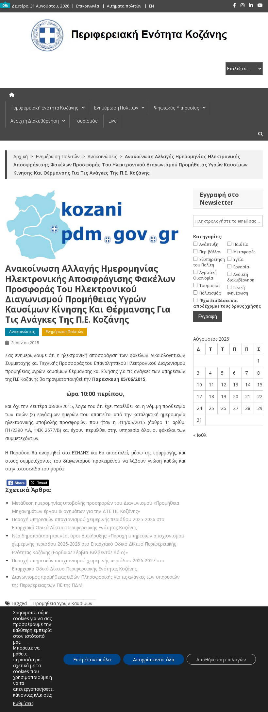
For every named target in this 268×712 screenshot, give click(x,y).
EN (151, 6)
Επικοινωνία (87, 6)
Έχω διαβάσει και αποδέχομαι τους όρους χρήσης (227, 303)
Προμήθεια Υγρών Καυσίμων (62, 603)
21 (247, 396)
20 (235, 396)
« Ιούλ (200, 435)
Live (112, 121)
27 (235, 408)
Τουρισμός (86, 121)
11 (211, 384)
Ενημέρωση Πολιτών (116, 107)
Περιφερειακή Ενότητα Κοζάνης (44, 107)
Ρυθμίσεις (23, 703)
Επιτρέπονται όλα (92, 659)
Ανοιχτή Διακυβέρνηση (34, 121)
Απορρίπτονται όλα (153, 659)
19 (223, 396)
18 (211, 396)
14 (247, 384)
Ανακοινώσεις (22, 331)
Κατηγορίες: (207, 236)
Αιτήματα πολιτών (124, 6)
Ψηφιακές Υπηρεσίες (176, 107)
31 (199, 420)
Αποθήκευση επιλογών (221, 659)
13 (235, 384)
